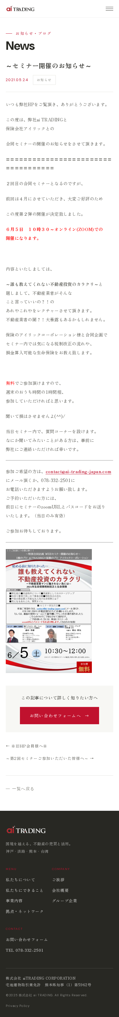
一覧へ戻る (23, 788)
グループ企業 (64, 900)
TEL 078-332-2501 (24, 950)
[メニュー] (109, 9)
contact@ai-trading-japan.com (78, 471)
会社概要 (60, 890)
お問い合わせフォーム (27, 939)
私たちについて (20, 879)
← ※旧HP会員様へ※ (26, 746)
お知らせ (44, 79)
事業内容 (14, 900)
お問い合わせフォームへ (55, 715)
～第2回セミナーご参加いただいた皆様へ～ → (50, 758)
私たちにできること (25, 890)
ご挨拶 (58, 879)
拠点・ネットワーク (25, 911)
